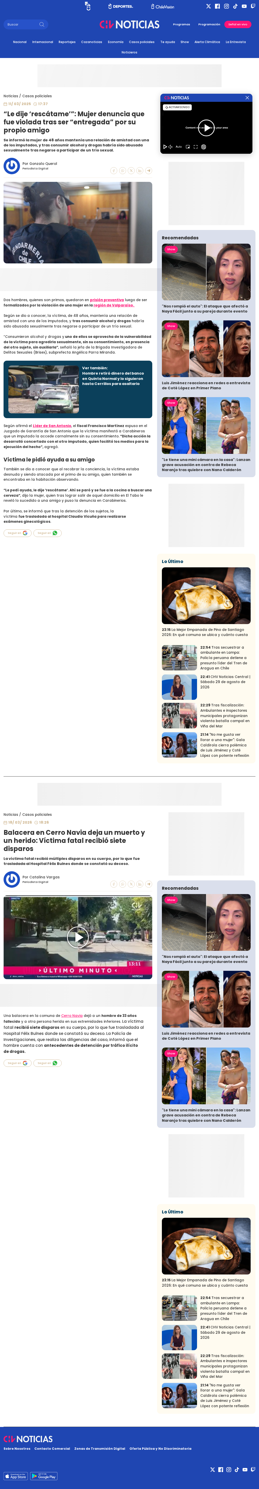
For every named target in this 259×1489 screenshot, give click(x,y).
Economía (115, 42)
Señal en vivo (237, 24)
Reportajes (67, 42)
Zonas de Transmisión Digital (99, 1448)
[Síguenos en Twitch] (253, 6)
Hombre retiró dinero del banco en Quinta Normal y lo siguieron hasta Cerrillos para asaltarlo (113, 378)
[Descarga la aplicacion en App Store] (43, 1476)
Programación (209, 24)
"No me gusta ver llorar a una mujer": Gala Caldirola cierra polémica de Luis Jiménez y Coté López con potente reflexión (224, 745)
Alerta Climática (207, 42)
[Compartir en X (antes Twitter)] (131, 170)
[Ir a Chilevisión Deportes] (121, 6)
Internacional (42, 42)
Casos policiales (142, 42)
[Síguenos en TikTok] (235, 6)
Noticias (11, 96)
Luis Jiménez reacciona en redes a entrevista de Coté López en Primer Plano (206, 385)
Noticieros (129, 52)
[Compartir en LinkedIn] (139, 170)
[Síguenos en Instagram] (226, 6)
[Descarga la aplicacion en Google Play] (16, 1476)
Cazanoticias (91, 42)
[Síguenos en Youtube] (244, 6)
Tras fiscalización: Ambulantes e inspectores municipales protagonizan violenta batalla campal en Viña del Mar (225, 715)
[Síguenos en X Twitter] (208, 6)
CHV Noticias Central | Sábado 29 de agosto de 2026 (225, 682)
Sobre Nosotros (17, 1448)
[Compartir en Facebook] (113, 170)
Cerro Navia (72, 1015)
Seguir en (14, 533)
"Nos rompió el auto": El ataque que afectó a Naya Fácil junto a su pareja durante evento (205, 309)
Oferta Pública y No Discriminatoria (160, 1448)
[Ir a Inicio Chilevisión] (162, 6)
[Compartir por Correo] (148, 170)
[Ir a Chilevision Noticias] (130, 1439)
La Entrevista (236, 42)
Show (185, 42)
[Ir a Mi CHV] (88, 6)
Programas (181, 24)
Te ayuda (167, 42)
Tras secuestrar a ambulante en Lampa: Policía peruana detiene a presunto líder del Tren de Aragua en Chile (223, 658)
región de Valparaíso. (114, 305)
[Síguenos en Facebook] (217, 6)
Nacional (20, 42)
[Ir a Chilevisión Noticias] (129, 24)
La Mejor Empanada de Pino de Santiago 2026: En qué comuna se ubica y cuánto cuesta (205, 632)
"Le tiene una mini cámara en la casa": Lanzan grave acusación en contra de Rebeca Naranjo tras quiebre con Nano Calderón (206, 464)
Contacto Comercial (52, 1448)
